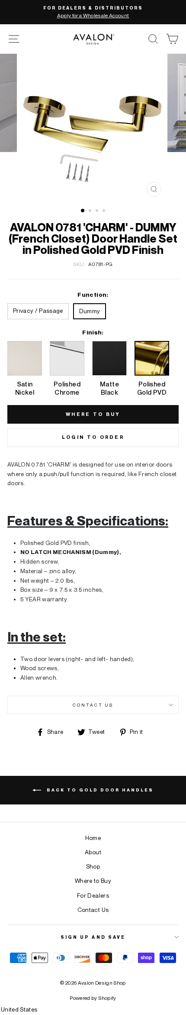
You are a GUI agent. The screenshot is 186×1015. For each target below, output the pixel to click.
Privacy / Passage (38, 310)
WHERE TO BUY (93, 414)
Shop (93, 866)
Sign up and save (93, 937)
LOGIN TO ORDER (93, 437)
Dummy (89, 311)
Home (93, 837)
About (93, 852)
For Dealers (93, 895)
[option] (93, 12)
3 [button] (98, 211)
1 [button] (83, 211)
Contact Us (93, 704)
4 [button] (105, 211)
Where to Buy (93, 880)
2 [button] (91, 211)
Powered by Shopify (93, 998)
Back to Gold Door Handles (99, 789)
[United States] (93, 1010)
